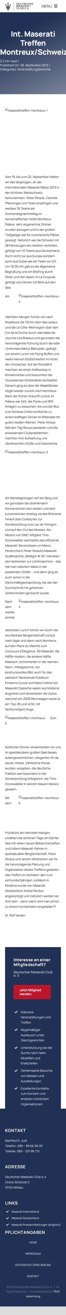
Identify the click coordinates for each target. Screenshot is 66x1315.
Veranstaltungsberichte (34, 69)
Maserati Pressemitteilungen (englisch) (36, 1225)
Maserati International (25, 1211)
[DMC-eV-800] (19, 4)
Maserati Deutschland (25, 1218)
